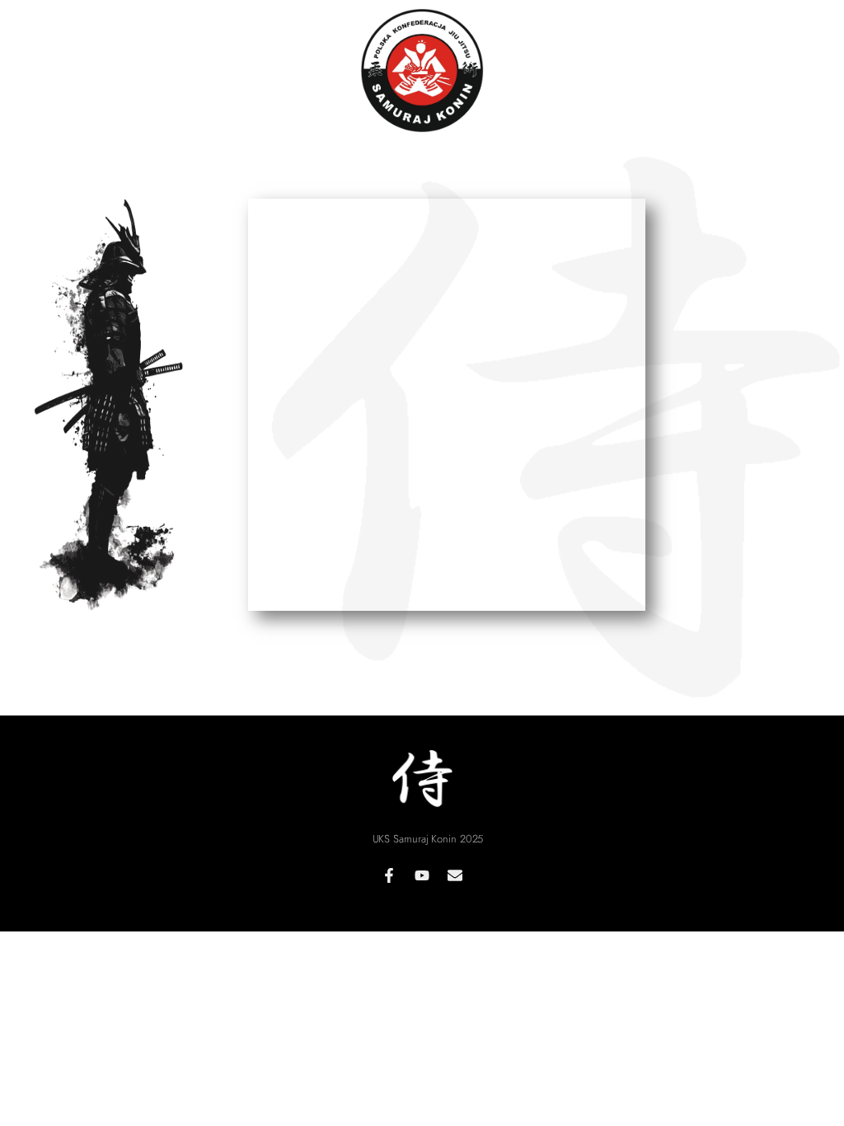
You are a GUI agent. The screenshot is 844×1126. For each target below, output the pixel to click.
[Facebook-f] (389, 875)
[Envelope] (455, 875)
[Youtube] (422, 875)
